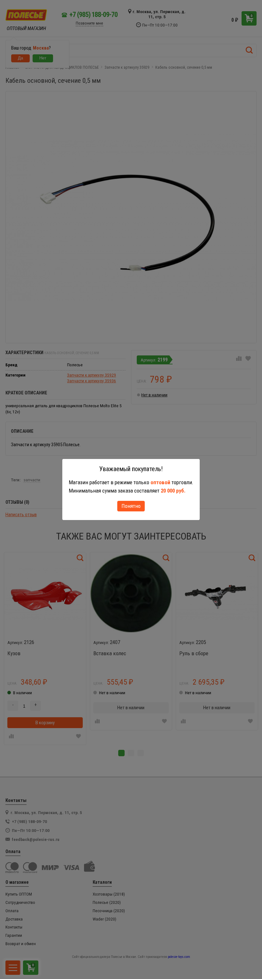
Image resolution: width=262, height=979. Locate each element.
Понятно (131, 506)
